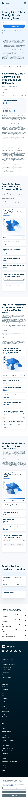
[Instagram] (11, 651)
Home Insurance (6, 672)
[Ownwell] (6, 2)
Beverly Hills (24, 8)
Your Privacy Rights (14, 788)
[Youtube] (20, 651)
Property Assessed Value (9, 86)
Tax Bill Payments (6, 667)
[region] (14, 787)
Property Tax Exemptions (8, 662)
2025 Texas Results (7, 737)
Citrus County (18, 8)
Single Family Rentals (7, 686)
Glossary (4, 758)
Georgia (4, 703)
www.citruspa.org (18, 596)
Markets (4, 681)
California (4, 696)
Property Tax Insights (7, 748)
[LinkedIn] (7, 651)
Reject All (14, 791)
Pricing (4, 726)
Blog (3, 743)
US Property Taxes (8, 8)
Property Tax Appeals (7, 659)
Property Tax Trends (7, 750)
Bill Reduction (5, 675)
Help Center (5, 767)
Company (4, 721)
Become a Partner (6, 731)
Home (3, 8)
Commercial (5, 689)
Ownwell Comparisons (8, 740)
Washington (5, 716)
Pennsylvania (5, 711)
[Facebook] (3, 651)
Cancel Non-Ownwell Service (9, 761)
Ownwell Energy (6, 669)
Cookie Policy (10, 785)
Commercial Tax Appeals (8, 664)
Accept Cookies (14, 795)
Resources (4, 735)
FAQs (3, 770)
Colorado (4, 698)
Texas (3, 714)
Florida (14, 8)
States (3, 693)
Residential (5, 684)
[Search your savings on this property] (23, 279)
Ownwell (8, 215)
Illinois (3, 706)
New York (4, 709)
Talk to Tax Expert (6, 677)
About (3, 723)
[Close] (25, 779)
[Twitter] (15, 651)
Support (4, 765)
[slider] (3, 93)
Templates (4, 756)
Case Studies (5, 745)
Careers (4, 728)
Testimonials (5, 753)
